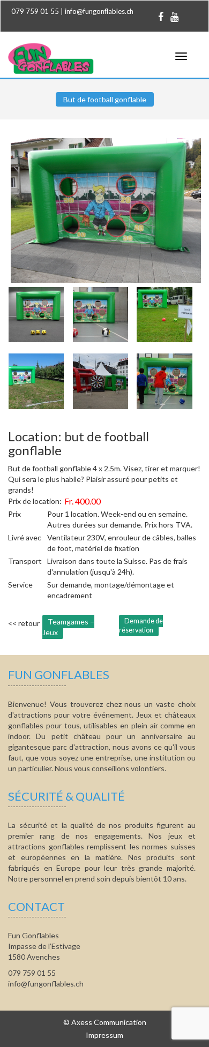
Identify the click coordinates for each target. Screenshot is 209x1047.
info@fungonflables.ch (99, 11)
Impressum (104, 1035)
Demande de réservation (141, 626)
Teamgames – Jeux (68, 627)
